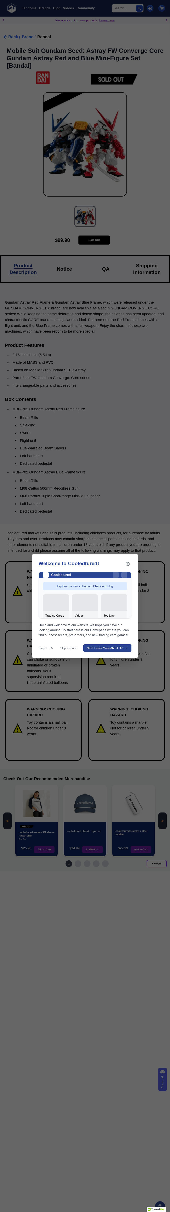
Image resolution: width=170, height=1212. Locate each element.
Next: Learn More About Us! (105, 648)
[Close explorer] (127, 564)
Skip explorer (69, 648)
